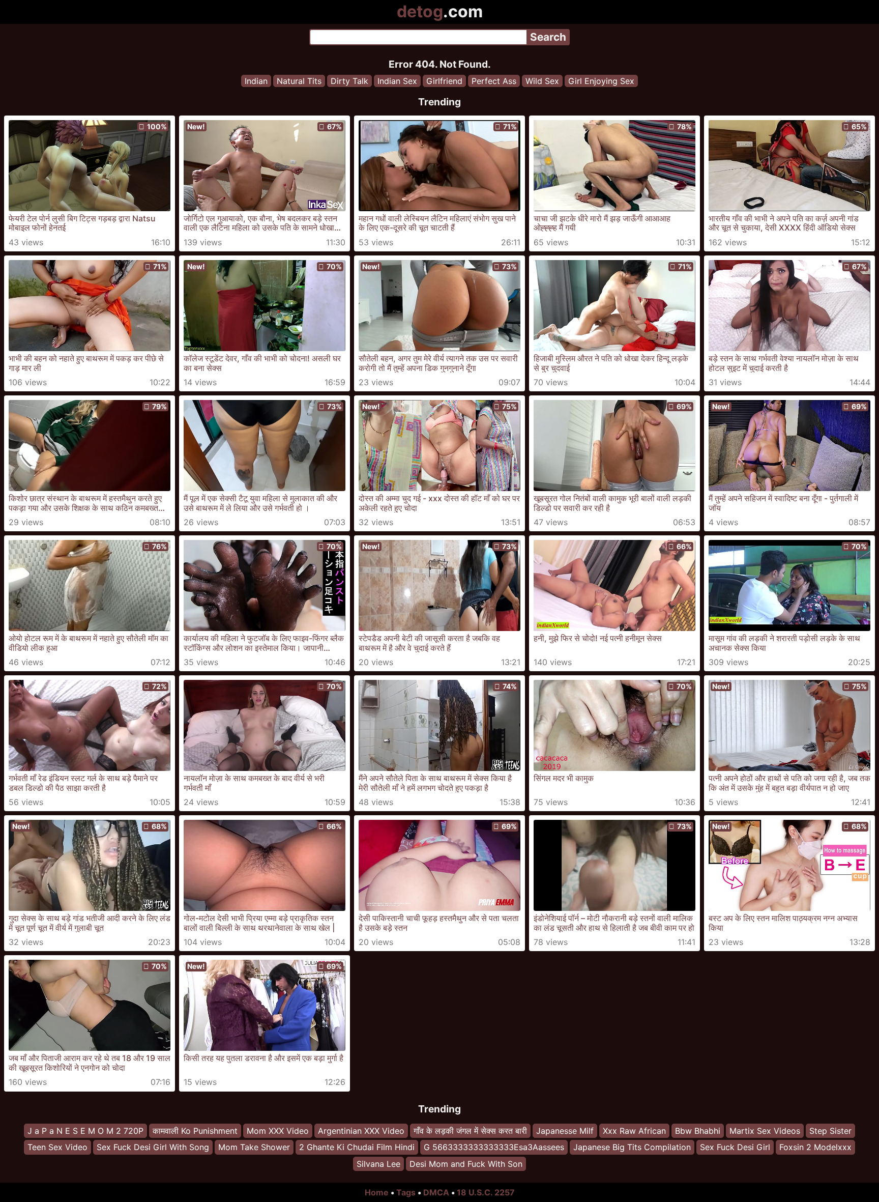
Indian (256, 81)
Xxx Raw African (634, 1131)
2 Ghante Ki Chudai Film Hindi (357, 1147)
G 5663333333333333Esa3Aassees (494, 1147)
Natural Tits (299, 81)
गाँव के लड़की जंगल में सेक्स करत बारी (470, 1131)
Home (377, 1192)
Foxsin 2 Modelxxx (815, 1147)
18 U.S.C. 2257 (486, 1192)
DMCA (436, 1192)
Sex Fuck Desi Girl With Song (153, 1147)
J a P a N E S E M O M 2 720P (85, 1131)
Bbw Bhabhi (697, 1131)
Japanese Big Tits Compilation (632, 1147)
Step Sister (830, 1131)
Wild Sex (542, 81)
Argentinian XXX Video (361, 1131)
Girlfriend (444, 81)
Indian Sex (397, 81)
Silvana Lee (378, 1164)
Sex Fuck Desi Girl (735, 1147)
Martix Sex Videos (764, 1131)
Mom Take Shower (254, 1147)
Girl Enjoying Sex (601, 81)
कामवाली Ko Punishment (195, 1131)
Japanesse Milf (565, 1131)
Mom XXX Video (278, 1131)
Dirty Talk (349, 81)
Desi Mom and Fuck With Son (465, 1164)
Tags (406, 1192)
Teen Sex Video (57, 1147)
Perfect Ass (494, 81)
